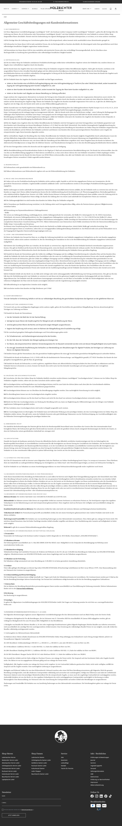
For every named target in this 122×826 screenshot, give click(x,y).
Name (3, 795)
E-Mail (4, 802)
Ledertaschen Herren (8, 757)
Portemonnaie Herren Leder (11, 768)
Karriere (93, 763)
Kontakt (63, 766)
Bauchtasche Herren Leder (10, 777)
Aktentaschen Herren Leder (11, 763)
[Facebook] (92, 796)
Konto (97, 9)
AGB (92, 774)
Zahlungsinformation (97, 771)
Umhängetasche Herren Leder (11, 766)
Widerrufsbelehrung (97, 785)
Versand (93, 768)
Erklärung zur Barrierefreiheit (100, 779)
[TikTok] (111, 796)
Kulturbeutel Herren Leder (10, 774)
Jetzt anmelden (13, 815)
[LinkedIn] (102, 796)
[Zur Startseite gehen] (61, 8)
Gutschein (64, 760)
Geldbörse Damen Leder (39, 763)
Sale (62, 757)
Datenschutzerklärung (24, 588)
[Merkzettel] (110, 8)
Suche (104, 9)
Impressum (94, 782)
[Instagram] (97, 796)
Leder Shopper (36, 771)
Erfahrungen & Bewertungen (100, 757)
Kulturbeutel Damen (38, 768)
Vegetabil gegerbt (96, 766)
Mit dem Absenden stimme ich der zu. (19, 809)
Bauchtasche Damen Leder (40, 774)
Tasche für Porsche (67, 768)
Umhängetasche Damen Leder (41, 760)
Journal (93, 760)
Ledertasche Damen (37, 757)
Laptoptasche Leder (8, 779)
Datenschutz (95, 777)
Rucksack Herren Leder (9, 771)
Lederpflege (65, 763)
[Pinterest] (106, 796)
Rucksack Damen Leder (38, 766)
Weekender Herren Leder (10, 760)
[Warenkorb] (115, 9)
